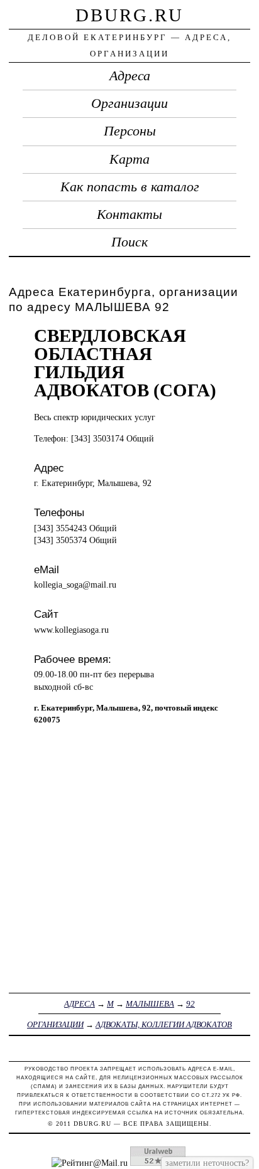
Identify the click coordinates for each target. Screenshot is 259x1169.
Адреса (129, 75)
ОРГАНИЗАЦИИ (55, 1024)
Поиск (129, 242)
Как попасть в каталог (129, 186)
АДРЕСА (79, 1003)
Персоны (130, 131)
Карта (129, 159)
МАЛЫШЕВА (150, 1003)
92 (190, 1003)
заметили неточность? (207, 1163)
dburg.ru (129, 15)
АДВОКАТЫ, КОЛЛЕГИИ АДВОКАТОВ (164, 1024)
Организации (129, 103)
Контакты (129, 214)
